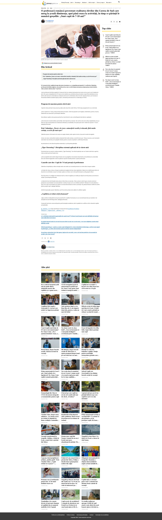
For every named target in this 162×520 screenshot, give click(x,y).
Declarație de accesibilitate (102, 515)
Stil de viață (91, 2)
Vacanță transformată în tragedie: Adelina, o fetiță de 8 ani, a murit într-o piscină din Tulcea (50, 439)
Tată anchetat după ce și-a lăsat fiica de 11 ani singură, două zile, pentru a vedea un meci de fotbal (70, 309)
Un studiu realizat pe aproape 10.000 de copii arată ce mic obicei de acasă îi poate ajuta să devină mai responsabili (90, 504)
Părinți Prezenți (65, 2)
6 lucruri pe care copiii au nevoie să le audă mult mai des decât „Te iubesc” (69, 395)
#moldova (76, 208)
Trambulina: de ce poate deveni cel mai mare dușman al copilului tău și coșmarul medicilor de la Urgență (50, 504)
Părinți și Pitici (43, 8)
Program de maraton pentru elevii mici (53, 74)
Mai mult (108, 2)
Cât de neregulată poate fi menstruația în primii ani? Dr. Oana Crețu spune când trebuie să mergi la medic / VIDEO (70, 287)
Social (51, 8)
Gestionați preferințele (82, 515)
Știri (71, 2)
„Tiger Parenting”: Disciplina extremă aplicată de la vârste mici (59, 78)
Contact (91, 515)
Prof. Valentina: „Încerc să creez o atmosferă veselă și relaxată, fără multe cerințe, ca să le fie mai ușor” (70, 76)
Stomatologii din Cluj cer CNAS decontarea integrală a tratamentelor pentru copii (50, 395)
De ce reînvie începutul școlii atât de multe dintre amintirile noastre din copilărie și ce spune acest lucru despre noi (50, 287)
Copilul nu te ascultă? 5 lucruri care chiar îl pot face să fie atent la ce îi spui (90, 286)
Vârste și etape (100, 2)
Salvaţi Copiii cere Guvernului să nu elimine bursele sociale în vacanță (90, 373)
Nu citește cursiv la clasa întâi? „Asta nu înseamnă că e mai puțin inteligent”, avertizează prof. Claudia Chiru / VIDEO (70, 331)
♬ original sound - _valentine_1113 (55, 210)
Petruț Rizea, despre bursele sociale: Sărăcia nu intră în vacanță (50, 351)
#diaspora (43, 210)
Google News (52, 241)
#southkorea (70, 208)
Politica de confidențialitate (58, 515)
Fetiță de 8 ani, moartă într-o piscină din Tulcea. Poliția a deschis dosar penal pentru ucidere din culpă (70, 460)
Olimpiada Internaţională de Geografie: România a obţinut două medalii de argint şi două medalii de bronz (91, 461)
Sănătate (84, 2)
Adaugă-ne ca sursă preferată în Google (53, 63)
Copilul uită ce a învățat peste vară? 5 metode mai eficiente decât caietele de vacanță (90, 482)
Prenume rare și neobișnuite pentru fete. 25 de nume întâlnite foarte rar (50, 481)
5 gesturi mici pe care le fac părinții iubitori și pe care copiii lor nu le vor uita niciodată (90, 395)
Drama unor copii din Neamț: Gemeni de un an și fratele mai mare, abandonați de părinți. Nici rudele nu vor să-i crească (69, 439)
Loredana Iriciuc (50, 20)
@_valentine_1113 (45, 208)
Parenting (77, 2)
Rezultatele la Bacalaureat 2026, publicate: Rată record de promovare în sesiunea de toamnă (70, 417)
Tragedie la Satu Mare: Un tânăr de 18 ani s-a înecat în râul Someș (90, 438)
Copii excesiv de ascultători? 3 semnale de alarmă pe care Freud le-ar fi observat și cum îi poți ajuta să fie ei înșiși (70, 504)
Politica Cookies (71, 515)
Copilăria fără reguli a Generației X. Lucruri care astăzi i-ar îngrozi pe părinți (50, 308)
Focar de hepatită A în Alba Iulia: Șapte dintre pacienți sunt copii (90, 330)
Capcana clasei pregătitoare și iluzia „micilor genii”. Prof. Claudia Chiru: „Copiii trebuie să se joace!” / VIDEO (50, 461)
